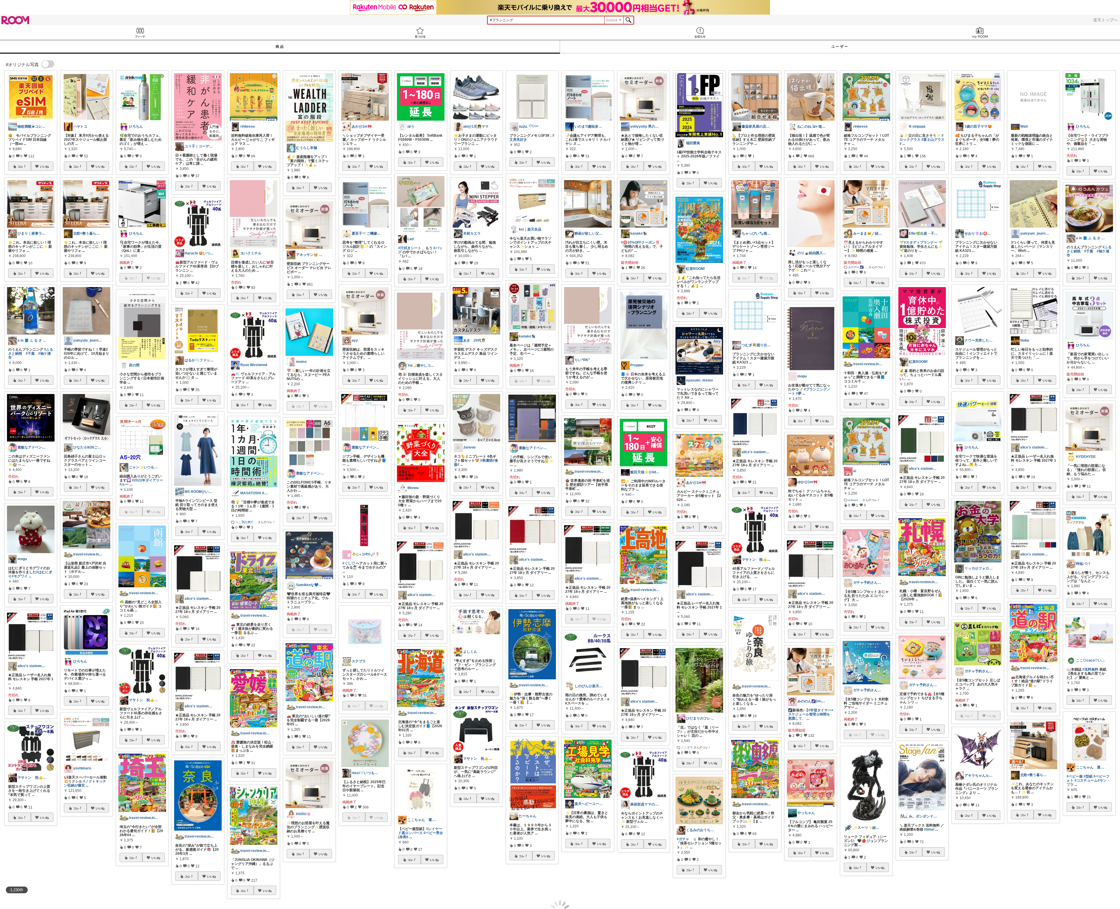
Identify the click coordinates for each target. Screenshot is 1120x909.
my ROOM (980, 32)
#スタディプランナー (920, 242)
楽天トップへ (1105, 19)
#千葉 (30, 353)
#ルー (124, 484)
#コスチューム (1086, 780)
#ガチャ (683, 839)
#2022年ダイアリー (147, 480)
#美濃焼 (486, 460)
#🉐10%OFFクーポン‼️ (640, 242)
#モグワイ (20, 576)
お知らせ (700, 32)
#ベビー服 (1075, 776)
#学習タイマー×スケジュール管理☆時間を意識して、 (810, 714)
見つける (420, 32)
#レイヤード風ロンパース (420, 831)
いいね (44, 166)
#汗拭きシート (409, 248)
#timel (929, 829)
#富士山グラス (932, 140)
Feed (140, 32)
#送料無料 (1090, 669)
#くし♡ (348, 563)
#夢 (799, 393)
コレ (20, 166)
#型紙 (1088, 776)
